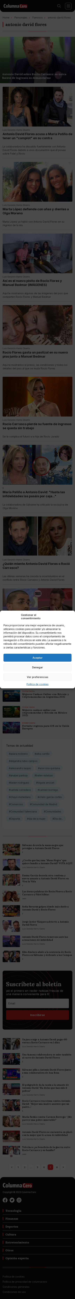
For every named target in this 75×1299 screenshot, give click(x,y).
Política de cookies (37, 684)
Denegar (37, 667)
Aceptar (38, 657)
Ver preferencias (37, 677)
